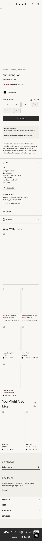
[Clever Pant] (30, 338)
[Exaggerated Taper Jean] (30, 300)
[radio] (7, 104)
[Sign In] (33, 4)
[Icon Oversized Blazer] (11, 300)
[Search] (9, 4)
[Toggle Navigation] (4, 4)
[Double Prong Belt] (11, 338)
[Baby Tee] (13, 426)
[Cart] (38, 4)
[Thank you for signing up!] (38, 467)
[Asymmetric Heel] (11, 375)
